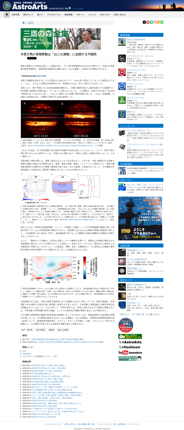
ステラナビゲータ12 (136, 69)
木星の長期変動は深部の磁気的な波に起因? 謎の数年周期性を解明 (57, 339)
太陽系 (30, 22)
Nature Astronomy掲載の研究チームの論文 (86, 219)
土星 (129, 293)
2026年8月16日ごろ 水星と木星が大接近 (48, 365)
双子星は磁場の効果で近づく (43, 373)
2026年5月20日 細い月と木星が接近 (46, 384)
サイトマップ (133, 424)
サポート (80, 14)
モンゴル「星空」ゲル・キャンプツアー (145, 184)
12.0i (135, 72)
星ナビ (40, 14)
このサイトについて (53, 424)
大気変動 (41, 329)
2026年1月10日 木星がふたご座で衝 (46, 414)
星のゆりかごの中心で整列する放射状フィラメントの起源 (54, 387)
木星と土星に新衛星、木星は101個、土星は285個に (52, 397)
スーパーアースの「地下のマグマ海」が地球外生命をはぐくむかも (58, 411)
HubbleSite (26, 353)
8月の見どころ (133, 302)
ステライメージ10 (135, 97)
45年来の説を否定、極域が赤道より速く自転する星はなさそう (56, 403)
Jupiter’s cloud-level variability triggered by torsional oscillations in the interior (69, 341)
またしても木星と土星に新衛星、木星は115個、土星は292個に (57, 395)
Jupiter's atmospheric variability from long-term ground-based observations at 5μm (60, 145)
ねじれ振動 (63, 329)
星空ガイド (28, 14)
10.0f (135, 100)
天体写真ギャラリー (136, 250)
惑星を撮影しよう (135, 268)
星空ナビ (131, 111)
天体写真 (16, 14)
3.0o (134, 86)
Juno (24, 350)
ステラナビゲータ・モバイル (140, 55)
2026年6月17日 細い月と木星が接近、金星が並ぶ (51, 376)
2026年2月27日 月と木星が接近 (44, 406)
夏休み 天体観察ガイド (137, 284)
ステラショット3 (134, 83)
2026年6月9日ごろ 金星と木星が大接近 (47, 378)
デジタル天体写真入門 (137, 259)
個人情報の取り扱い (87, 424)
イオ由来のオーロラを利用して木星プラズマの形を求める (54, 408)
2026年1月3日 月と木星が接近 (44, 416)
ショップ (92, 14)
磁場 (52, 329)
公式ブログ (105, 14)
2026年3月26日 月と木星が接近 (44, 400)
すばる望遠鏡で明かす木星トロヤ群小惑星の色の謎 (52, 389)
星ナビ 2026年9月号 (136, 39)
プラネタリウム (54, 14)
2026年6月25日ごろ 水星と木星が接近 (47, 370)
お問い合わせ (120, 14)
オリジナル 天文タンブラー (139, 130)
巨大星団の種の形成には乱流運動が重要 (47, 381)
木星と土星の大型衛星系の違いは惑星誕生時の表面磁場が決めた (57, 392)
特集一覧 (140, 314)
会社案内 (121, 424)
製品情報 (69, 14)
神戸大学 (41, 76)
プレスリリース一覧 (107, 424)
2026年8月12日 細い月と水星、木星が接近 (49, 368)
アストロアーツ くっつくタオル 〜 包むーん (145, 146)
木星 (30, 329)
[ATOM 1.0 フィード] (158, 21)
